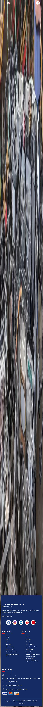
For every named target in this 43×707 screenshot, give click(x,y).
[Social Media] (37, 3)
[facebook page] (8, 622)
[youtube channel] (27, 622)
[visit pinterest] (33, 622)
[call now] (9, 3)
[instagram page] (14, 622)
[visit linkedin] (21, 622)
